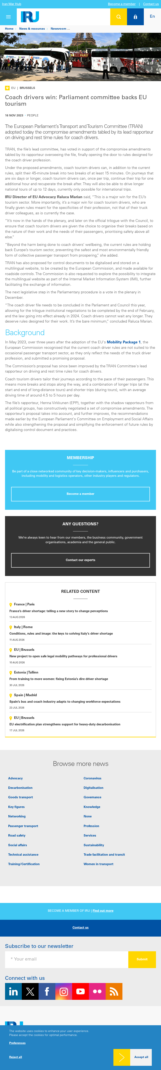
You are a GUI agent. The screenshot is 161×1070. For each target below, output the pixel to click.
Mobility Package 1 (124, 342)
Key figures (16, 807)
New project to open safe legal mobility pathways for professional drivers (63, 656)
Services (90, 835)
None (88, 816)
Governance (92, 797)
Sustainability (94, 845)
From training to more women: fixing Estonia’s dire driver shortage (58, 679)
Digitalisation (93, 788)
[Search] (118, 16)
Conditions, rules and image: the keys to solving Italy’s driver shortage (61, 633)
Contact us (151, 4)
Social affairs (17, 845)
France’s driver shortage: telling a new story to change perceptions (58, 611)
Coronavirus (92, 778)
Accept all (141, 1057)
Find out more (103, 911)
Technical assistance (23, 855)
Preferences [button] (17, 1043)
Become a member (122, 4)
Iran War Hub (11, 4)
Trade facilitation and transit (104, 855)
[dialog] (80, 1047)
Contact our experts (80, 560)
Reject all (15, 1057)
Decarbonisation (20, 788)
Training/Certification (24, 864)
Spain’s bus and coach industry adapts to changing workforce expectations (65, 702)
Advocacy (15, 778)
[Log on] (135, 16)
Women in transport (98, 864)
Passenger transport (23, 826)
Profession (91, 826)
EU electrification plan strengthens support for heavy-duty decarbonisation (64, 724)
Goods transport (20, 797)
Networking (17, 816)
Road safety (16, 835)
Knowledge (92, 807)
